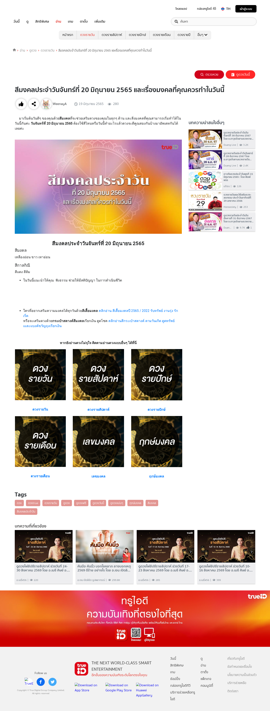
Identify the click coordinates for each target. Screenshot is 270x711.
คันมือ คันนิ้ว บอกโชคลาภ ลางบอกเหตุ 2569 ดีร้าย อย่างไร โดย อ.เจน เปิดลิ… (104, 568)
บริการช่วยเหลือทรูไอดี (182, 695)
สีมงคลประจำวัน (26, 511)
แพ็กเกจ (206, 678)
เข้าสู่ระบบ (246, 8)
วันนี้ (17, 21)
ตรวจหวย (211, 74)
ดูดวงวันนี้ (243, 74)
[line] (29, 682)
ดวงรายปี (184, 34)
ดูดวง (32, 50)
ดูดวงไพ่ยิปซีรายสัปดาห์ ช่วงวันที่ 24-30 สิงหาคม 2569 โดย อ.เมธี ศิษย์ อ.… (43, 568)
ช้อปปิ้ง (175, 678)
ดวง (19, 503)
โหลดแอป (181, 9)
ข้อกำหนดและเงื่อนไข (239, 667)
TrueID (26, 8)
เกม (70, 21)
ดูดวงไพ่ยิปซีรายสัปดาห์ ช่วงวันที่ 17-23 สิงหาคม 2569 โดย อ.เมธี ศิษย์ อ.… (165, 568)
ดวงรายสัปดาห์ (112, 34)
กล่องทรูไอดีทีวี (180, 685)
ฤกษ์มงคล (135, 503)
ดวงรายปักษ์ (137, 34)
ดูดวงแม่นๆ (116, 503)
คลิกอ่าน (105, 311)
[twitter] (52, 682)
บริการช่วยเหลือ (236, 683)
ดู (27, 21)
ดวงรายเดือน (162, 34)
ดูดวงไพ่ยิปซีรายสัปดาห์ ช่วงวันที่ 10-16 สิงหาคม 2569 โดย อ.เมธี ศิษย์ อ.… (226, 568)
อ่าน (58, 21)
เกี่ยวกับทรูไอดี (236, 659)
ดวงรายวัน (87, 34)
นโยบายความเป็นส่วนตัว (241, 675)
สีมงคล (152, 503)
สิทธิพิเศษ (42, 21)
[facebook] (40, 682)
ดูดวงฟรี (81, 503)
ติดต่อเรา (232, 691)
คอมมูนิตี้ (207, 685)
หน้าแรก (67, 34)
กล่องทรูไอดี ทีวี (206, 9)
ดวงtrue (33, 503)
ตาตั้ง (84, 21)
